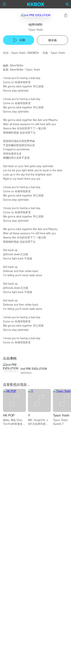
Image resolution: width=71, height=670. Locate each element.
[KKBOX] (36, 4)
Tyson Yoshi (35, 29)
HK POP (9, 415)
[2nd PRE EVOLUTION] (35, 15)
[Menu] (4, 4)
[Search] (67, 4)
